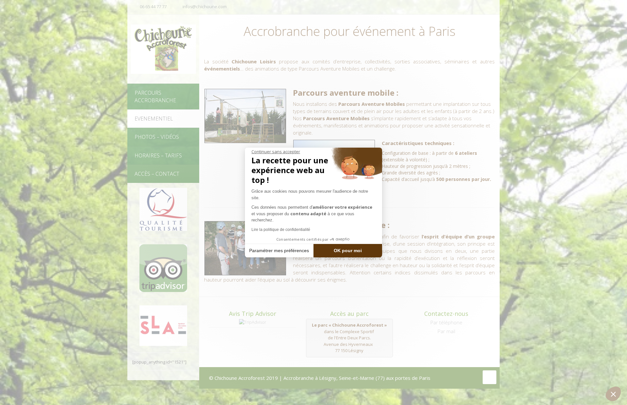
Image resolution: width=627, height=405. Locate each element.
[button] (613, 394)
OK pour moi (348, 250)
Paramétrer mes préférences (279, 250)
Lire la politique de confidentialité (280, 229)
